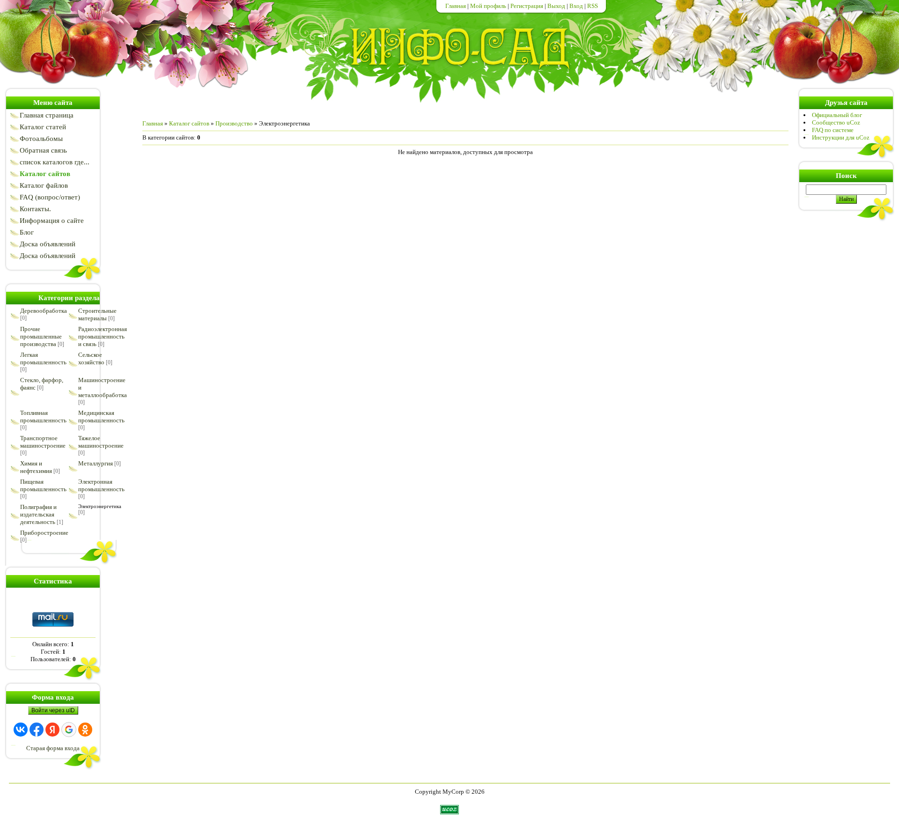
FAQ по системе (833, 129)
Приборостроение (44, 532)
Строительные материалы (97, 314)
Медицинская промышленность (101, 416)
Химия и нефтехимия (36, 467)
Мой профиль (488, 5)
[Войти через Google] (68, 729)
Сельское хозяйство (91, 358)
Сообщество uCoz (836, 122)
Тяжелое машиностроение (101, 442)
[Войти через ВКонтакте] (21, 730)
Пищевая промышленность (43, 485)
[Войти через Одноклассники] (85, 730)
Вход (576, 5)
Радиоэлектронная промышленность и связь (102, 336)
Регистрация (526, 5)
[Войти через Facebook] (36, 730)
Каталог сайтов (189, 123)
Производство (234, 123)
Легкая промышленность (43, 358)
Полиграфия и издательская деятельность (38, 514)
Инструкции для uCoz (841, 137)
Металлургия (95, 463)
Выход (556, 5)
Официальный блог (837, 114)
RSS (592, 5)
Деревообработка (43, 310)
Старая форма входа (53, 748)
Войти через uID (53, 710)
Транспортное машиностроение (43, 442)
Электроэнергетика (99, 506)
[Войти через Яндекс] (52, 730)
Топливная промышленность (43, 416)
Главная (455, 5)
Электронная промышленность (101, 485)
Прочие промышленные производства (41, 336)
